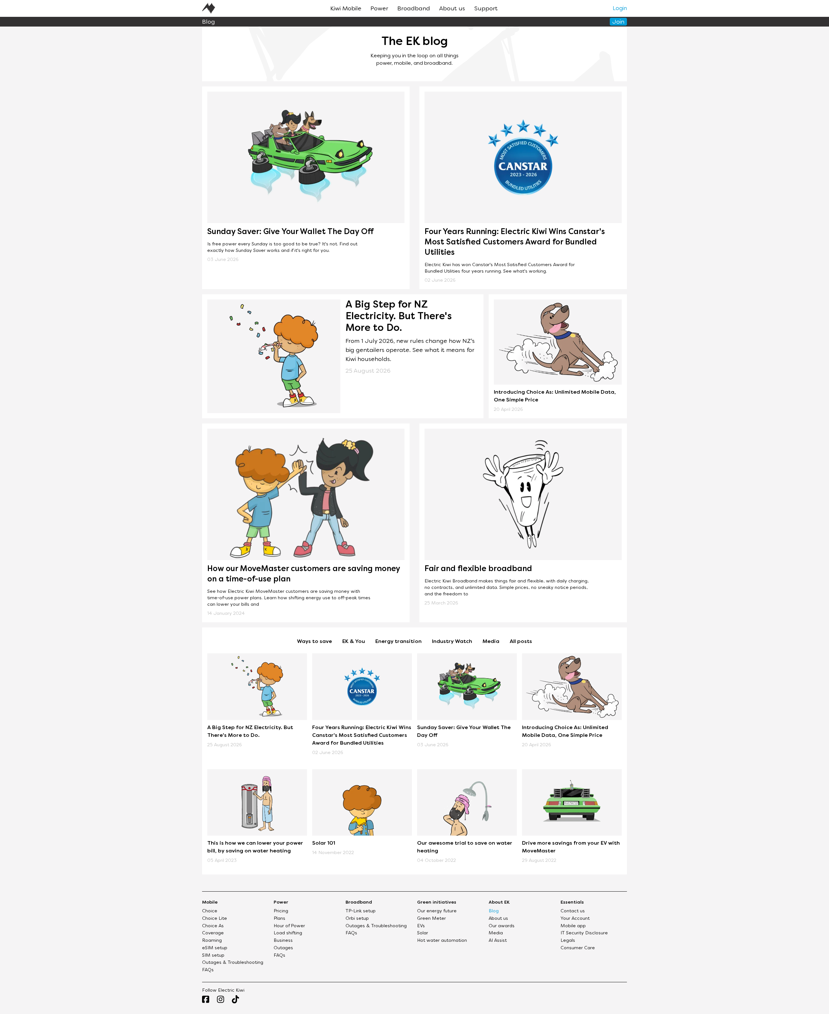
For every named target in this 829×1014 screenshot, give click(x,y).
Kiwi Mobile (345, 9)
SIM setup (213, 955)
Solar (422, 933)
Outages (283, 948)
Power (379, 9)
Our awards (502, 926)
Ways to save (314, 641)
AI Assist (498, 941)
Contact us (573, 911)
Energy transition (398, 641)
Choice (209, 911)
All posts (521, 641)
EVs (421, 926)
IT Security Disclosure (584, 933)
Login (620, 8)
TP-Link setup (361, 911)
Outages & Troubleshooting (232, 963)
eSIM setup (214, 948)
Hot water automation (442, 941)
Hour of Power (289, 926)
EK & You (353, 641)
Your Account (575, 919)
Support (486, 9)
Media (491, 641)
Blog (494, 911)
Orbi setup (357, 919)
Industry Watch (452, 641)
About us (452, 9)
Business (283, 941)
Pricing (281, 911)
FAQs (208, 970)
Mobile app (573, 926)
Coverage (213, 933)
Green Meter (431, 919)
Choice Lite (214, 919)
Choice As (213, 926)
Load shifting (288, 933)
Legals (568, 941)
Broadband (413, 9)
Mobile (210, 902)
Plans (279, 919)
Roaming (212, 941)
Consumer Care (578, 948)
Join (618, 22)
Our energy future (437, 911)
